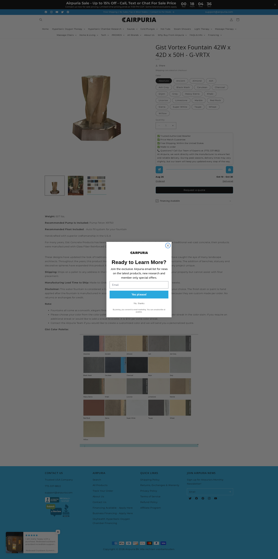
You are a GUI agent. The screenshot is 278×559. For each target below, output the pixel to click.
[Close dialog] (167, 245)
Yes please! (139, 294)
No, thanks (139, 303)
